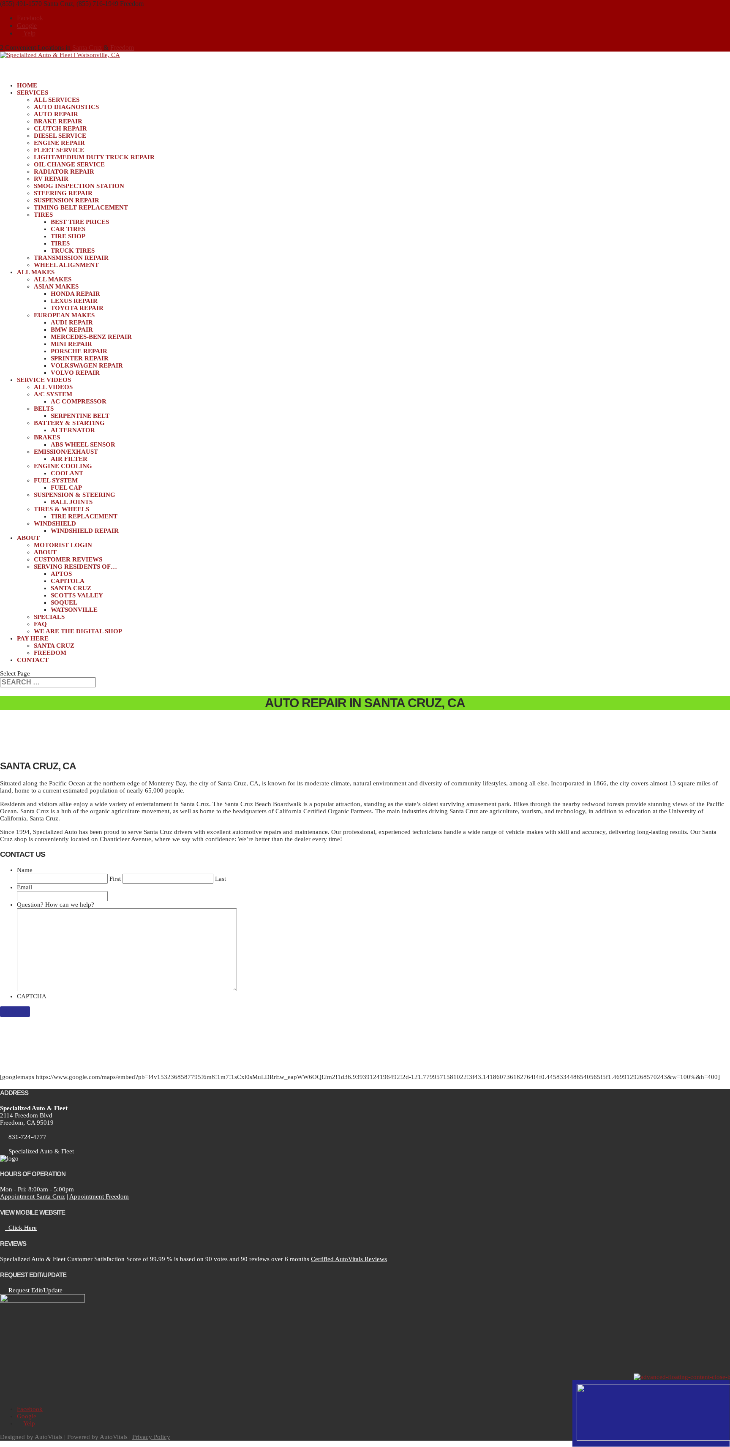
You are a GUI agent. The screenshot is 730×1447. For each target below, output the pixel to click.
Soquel (64, 602)
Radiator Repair (64, 171)
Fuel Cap (66, 487)
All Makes (52, 279)
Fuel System (56, 480)
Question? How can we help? (55, 904)
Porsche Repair (79, 351)
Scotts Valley (77, 595)
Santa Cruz (87, 47)
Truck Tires (73, 250)
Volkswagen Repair (87, 365)
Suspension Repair (66, 200)
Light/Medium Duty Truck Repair (94, 157)
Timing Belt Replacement (81, 207)
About (45, 552)
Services (32, 92)
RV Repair (51, 178)
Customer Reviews (68, 559)
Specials (49, 616)
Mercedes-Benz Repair (91, 336)
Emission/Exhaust (66, 451)
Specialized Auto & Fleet (41, 1151)
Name (25, 870)
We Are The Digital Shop (78, 631)
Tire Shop (68, 236)
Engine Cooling (63, 466)
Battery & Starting (69, 423)
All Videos (53, 387)
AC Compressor (78, 401)
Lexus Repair (74, 300)
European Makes (64, 315)
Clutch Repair (60, 128)
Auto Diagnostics (66, 107)
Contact (33, 660)
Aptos (61, 573)
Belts (44, 408)
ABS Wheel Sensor (83, 444)
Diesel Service (60, 135)
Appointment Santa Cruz (32, 1196)
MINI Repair (71, 344)
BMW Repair (72, 329)
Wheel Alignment (66, 265)
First (115, 878)
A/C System (53, 394)
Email (24, 887)
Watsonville (74, 609)
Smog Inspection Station (79, 186)
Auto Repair (56, 114)
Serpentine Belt (80, 415)
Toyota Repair (77, 308)
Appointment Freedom (99, 1196)
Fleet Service (59, 150)
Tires (43, 214)
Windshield (55, 523)
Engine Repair (59, 142)
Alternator (73, 430)
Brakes (47, 437)
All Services (56, 99)
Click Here (21, 1227)
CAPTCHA (31, 996)
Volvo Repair (75, 372)
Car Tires (68, 229)
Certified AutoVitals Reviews (349, 1259)
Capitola (67, 581)
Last (220, 878)
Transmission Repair (71, 257)
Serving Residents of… (75, 566)
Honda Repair (75, 293)
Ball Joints (72, 502)
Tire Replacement (84, 516)
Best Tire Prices (80, 221)
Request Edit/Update (34, 1290)
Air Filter (69, 458)
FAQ (40, 624)
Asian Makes (56, 286)
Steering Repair (63, 193)
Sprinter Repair (80, 358)
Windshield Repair (85, 530)
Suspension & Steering (74, 494)
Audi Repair (72, 322)
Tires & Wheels (61, 509)
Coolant (67, 473)
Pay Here (33, 638)
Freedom (122, 47)
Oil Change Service (69, 164)
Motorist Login (63, 545)
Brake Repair (58, 121)
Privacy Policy (151, 1436)
